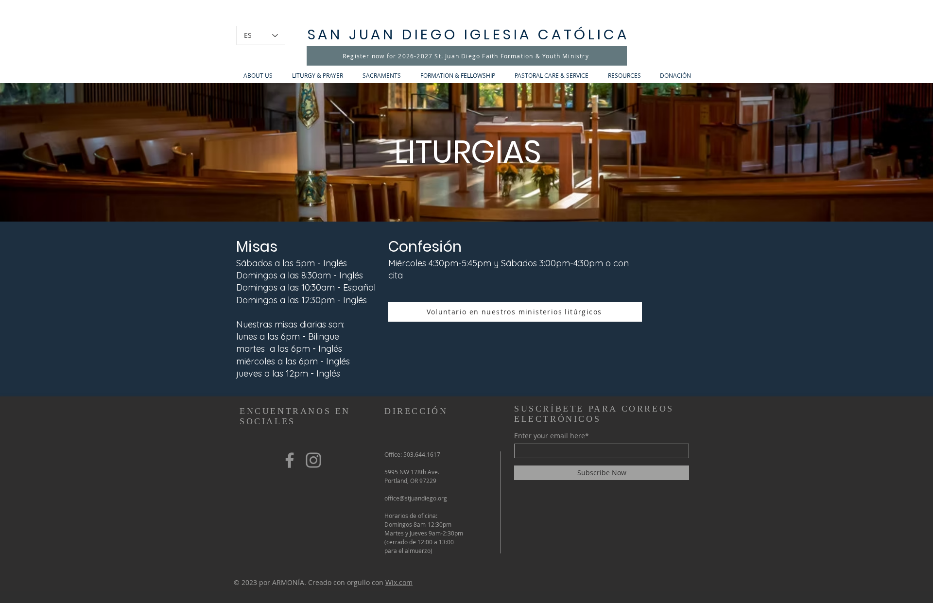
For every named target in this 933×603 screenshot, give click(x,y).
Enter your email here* (551, 435)
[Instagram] (313, 460)
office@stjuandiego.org (415, 498)
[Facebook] (289, 460)
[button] (258, 75)
